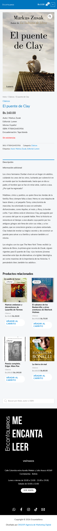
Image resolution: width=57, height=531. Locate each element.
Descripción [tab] (8, 162)
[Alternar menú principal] (53, 5)
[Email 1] (43, 509)
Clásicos (11, 97)
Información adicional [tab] (12, 168)
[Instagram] (28, 509)
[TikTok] (36, 509)
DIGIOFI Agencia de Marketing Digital (34, 525)
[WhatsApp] (14, 509)
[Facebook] (21, 509)
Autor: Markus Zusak (18, 149)
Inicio (5, 97)
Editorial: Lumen (33, 149)
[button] (50, 16)
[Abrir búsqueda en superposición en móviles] (28, 401)
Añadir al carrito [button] (12, 322)
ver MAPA (28, 490)
